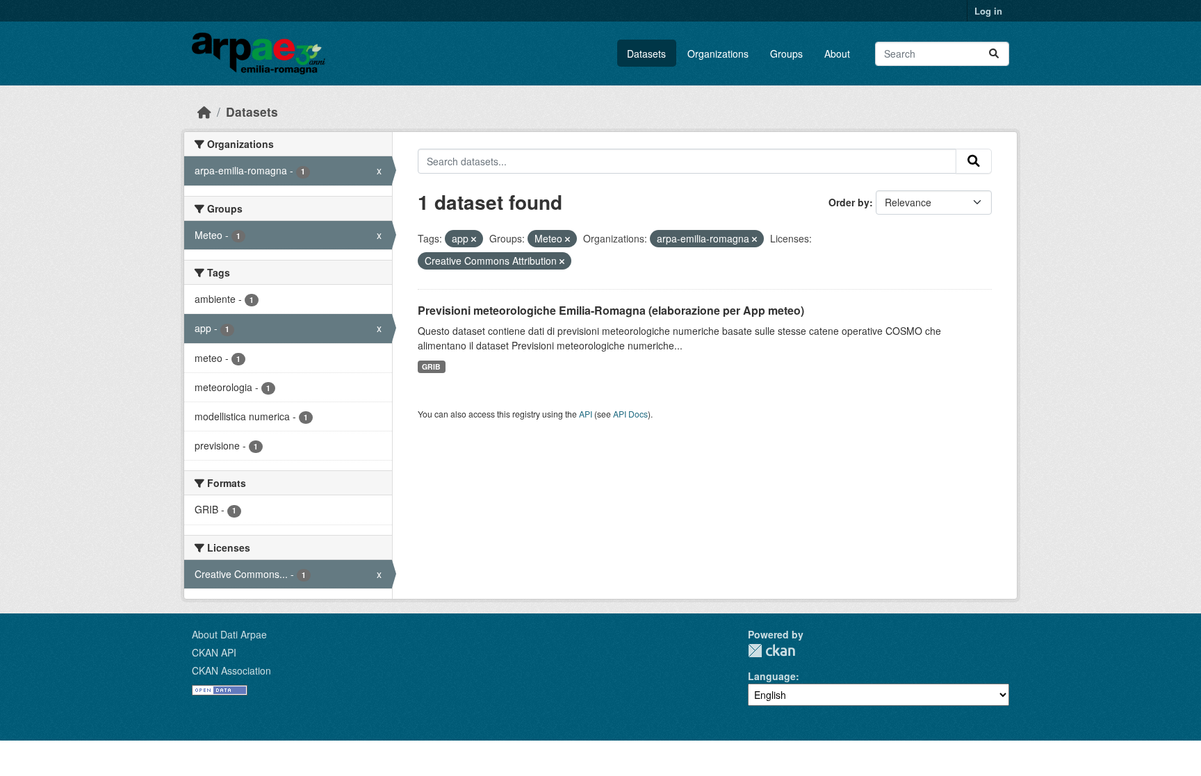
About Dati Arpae (229, 634)
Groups (786, 53)
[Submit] (994, 54)
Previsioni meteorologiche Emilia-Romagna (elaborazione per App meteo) (611, 310)
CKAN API (214, 652)
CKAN (771, 650)
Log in (988, 10)
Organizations (718, 53)
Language (772, 676)
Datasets (646, 53)
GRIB (431, 366)
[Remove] (473, 239)
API (585, 414)
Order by (848, 202)
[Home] (204, 111)
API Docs (630, 414)
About (837, 53)
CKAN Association (231, 670)
